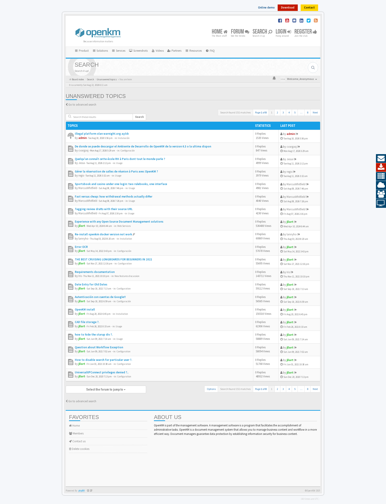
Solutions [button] (102, 51)
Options (211, 389)
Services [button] (120, 51)
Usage (119, 163)
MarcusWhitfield (87, 188)
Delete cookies (80, 449)
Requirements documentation (95, 272)
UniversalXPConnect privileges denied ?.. (101, 372)
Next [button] (315, 112)
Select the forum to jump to (105, 389)
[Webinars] (381, 203)
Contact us (79, 441)
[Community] (381, 194)
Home (217, 32)
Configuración (127, 150)
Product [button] (83, 51)
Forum (238, 32)
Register (303, 32)
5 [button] (295, 112)
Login (281, 32)
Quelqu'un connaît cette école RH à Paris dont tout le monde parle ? (120, 159)
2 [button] (277, 112)
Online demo (266, 7)
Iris (80, 276)
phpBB (81, 490)
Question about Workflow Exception (99, 347)
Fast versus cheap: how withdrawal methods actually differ (113, 196)
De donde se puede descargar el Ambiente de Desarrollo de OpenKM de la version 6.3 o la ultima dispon (143, 146)
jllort (81, 226)
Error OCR (81, 247)
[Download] (381, 167)
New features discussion (127, 276)
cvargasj (83, 150)
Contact (309, 7)
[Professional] (381, 176)
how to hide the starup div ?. (94, 334)
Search (260, 32)
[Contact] (381, 158)
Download (287, 7)
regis (81, 175)
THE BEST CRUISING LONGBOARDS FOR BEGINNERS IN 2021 (113, 259)
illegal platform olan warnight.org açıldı (102, 134)
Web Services (124, 226)
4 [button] (289, 112)
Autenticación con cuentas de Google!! (100, 297)
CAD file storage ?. (87, 322)
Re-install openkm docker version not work (103, 234)
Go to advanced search (82, 104)
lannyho (83, 238)
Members (78, 433)
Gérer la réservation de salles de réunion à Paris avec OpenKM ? (116, 171)
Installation (126, 238)
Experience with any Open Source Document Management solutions (119, 221)
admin (82, 138)
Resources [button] (195, 51)
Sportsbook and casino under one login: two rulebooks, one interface (121, 184)
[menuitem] (138, 51)
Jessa (81, 163)
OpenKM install (85, 309)
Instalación (124, 138)
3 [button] (283, 112)
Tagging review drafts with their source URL (103, 209)
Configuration (125, 263)
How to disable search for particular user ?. (103, 360)
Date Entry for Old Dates (91, 284)
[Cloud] (381, 185)
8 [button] (307, 112)
